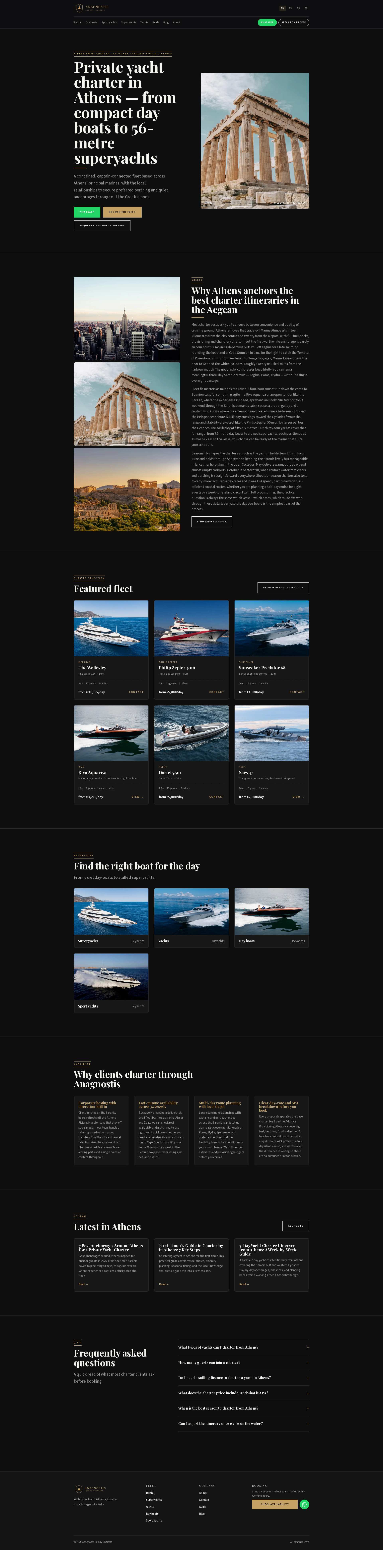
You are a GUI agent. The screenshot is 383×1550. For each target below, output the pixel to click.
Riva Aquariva (92, 772)
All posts (295, 1226)
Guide (155, 23)
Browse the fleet (122, 212)
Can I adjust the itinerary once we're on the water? (220, 1423)
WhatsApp (267, 22)
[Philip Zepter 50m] (191, 628)
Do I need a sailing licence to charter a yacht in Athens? (224, 1377)
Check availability (275, 1504)
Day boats (92, 23)
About (176, 23)
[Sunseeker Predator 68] (272, 628)
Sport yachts (109, 23)
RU (290, 8)
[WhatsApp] (304, 1504)
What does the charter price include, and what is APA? (223, 1393)
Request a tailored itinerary (102, 225)
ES (298, 8)
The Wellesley (92, 668)
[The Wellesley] (111, 628)
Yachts (144, 23)
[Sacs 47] (272, 733)
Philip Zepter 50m (177, 668)
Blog (166, 23)
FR (306, 8)
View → (138, 797)
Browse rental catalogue (283, 587)
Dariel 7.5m (170, 772)
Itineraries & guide (211, 521)
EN (282, 8)
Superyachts (128, 23)
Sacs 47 (246, 772)
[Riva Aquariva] (111, 733)
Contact (136, 692)
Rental (78, 23)
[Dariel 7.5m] (191, 733)
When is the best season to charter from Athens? (218, 1408)
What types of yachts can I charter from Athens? (218, 1347)
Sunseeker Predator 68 (262, 668)
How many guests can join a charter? (209, 1362)
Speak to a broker (293, 22)
